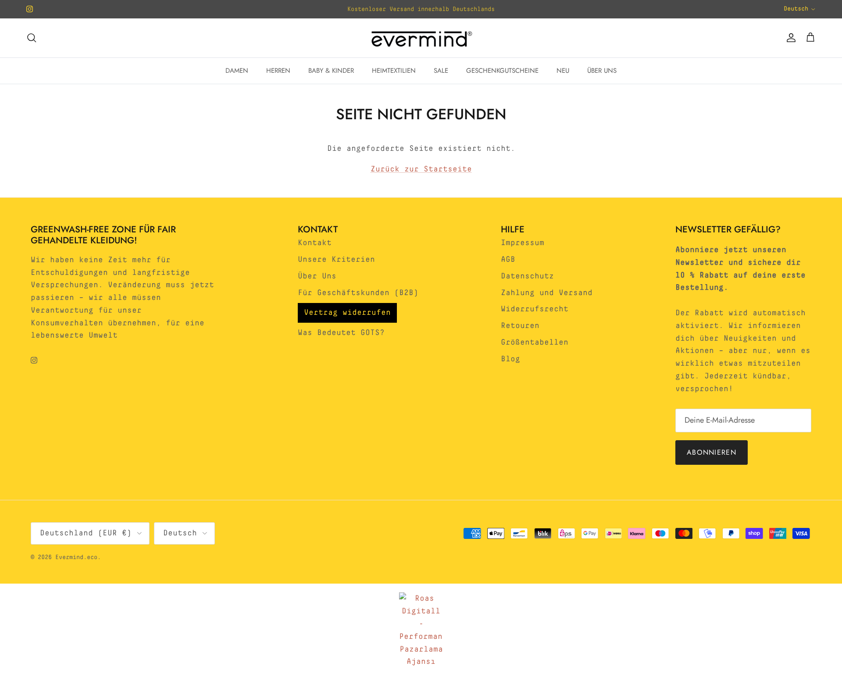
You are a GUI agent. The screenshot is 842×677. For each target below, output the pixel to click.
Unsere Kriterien (336, 260)
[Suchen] (31, 37)
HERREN (278, 70)
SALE (441, 70)
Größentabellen (534, 342)
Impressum (522, 243)
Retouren (520, 326)
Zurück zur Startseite (421, 169)
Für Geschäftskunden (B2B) (358, 293)
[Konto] (789, 37)
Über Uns (317, 276)
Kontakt (315, 243)
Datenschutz (527, 276)
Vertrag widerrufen (347, 313)
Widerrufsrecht (534, 309)
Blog (510, 359)
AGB (508, 260)
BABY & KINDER (331, 70)
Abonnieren (711, 452)
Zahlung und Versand (546, 293)
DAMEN (236, 70)
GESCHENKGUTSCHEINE (502, 70)
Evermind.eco (76, 557)
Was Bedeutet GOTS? (341, 333)
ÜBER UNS (602, 70)
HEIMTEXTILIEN (394, 70)
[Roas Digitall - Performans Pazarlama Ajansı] (421, 630)
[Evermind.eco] (421, 38)
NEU (563, 70)
